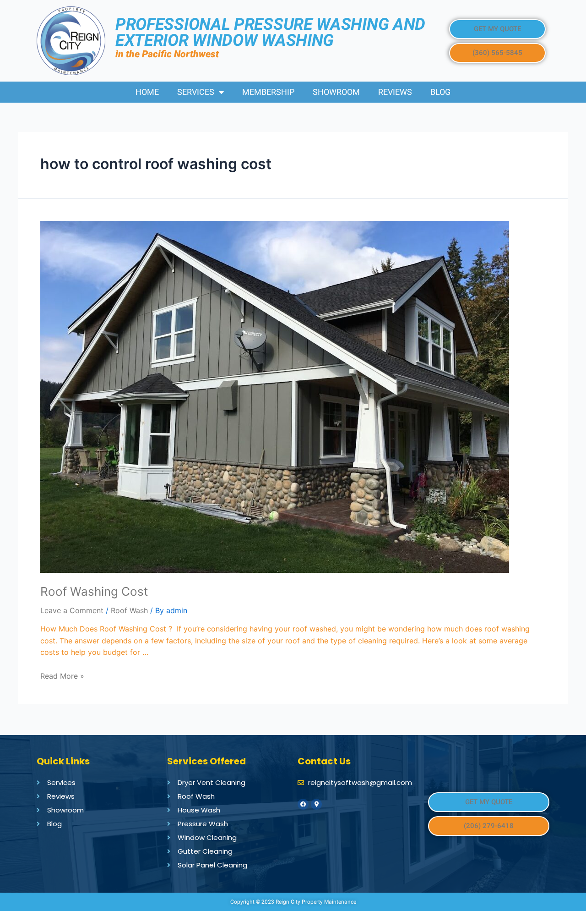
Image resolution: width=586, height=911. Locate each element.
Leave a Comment (71, 610)
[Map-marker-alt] (316, 804)
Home (147, 92)
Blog (440, 92)
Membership (268, 92)
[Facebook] (303, 804)
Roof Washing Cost (94, 591)
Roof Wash (129, 610)
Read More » (62, 676)
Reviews (395, 92)
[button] (497, 29)
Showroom (336, 92)
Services (195, 92)
